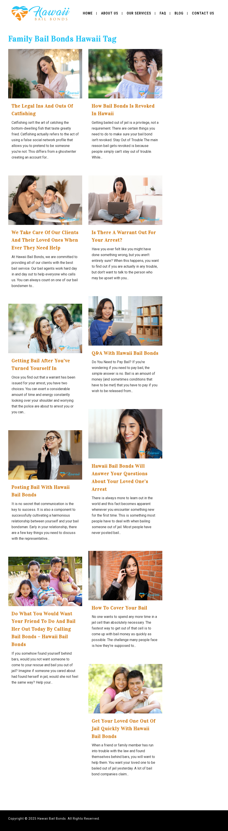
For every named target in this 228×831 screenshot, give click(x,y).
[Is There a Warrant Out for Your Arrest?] (125, 200)
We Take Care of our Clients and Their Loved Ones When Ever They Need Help (45, 240)
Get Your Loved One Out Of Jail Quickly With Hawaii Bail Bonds (123, 728)
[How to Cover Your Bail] (125, 575)
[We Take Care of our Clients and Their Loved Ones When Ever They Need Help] (45, 200)
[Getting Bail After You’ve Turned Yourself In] (45, 328)
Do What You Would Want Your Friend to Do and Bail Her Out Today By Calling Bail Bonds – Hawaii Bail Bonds (44, 629)
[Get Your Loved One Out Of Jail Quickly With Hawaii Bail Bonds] (125, 688)
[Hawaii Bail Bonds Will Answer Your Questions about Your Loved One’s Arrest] (125, 433)
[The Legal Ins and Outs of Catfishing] (45, 73)
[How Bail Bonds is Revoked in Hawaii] (125, 73)
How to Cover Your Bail (119, 608)
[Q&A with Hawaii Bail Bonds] (125, 321)
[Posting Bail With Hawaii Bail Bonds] (45, 455)
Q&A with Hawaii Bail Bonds (125, 353)
